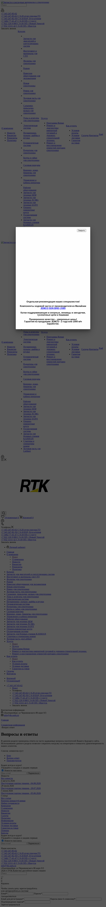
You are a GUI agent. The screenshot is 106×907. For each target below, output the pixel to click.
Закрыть (81, 230)
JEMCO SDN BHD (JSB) (53, 308)
